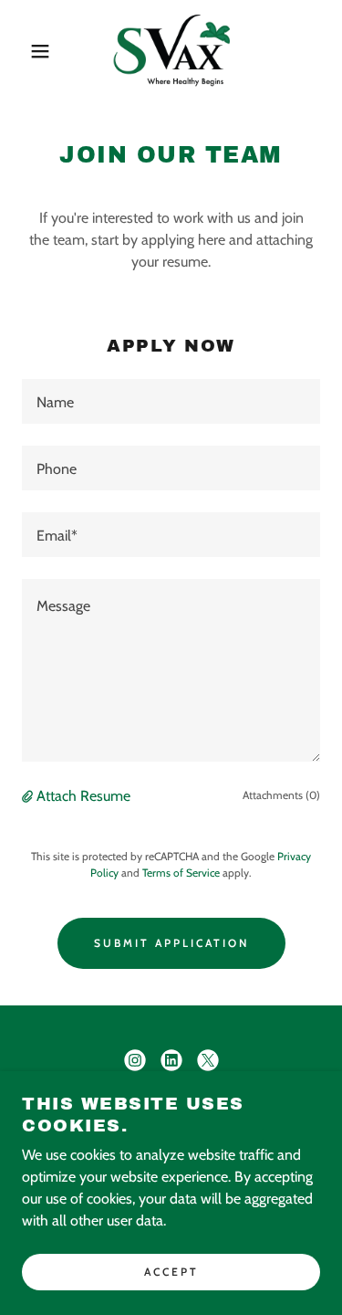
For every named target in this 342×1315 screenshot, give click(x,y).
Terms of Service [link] (181, 872)
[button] (27, 51)
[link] (171, 51)
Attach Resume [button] (83, 796)
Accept (171, 1271)
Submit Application (171, 943)
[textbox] (171, 401)
